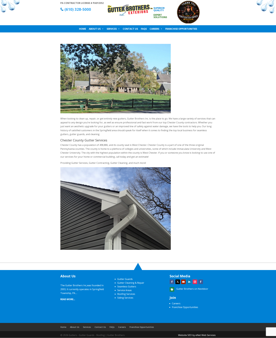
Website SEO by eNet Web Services (197, 335)
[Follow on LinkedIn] (189, 281)
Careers (154, 28)
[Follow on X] (177, 281)
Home (82, 28)
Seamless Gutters (126, 286)
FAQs (144, 28)
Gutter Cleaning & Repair (130, 282)
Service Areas (124, 290)
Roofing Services (126, 294)
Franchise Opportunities (181, 28)
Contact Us (130, 28)
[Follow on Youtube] (183, 281)
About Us (95, 28)
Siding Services (125, 297)
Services (112, 28)
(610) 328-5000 (78, 9)
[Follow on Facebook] (172, 281)
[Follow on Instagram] (195, 281)
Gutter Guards (125, 279)
